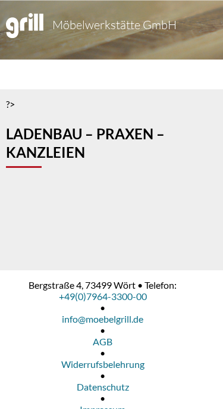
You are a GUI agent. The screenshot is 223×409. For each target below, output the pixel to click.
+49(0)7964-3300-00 (103, 296)
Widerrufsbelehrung (103, 364)
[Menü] (21, 74)
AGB (102, 341)
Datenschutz (103, 386)
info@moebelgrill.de (102, 318)
